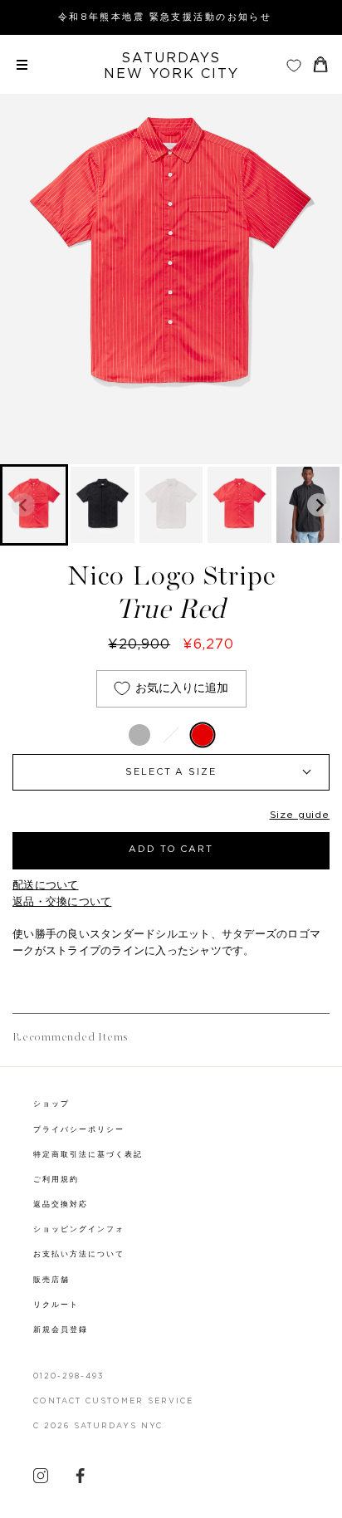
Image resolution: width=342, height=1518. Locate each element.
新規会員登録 (60, 1330)
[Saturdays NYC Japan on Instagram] (40, 1480)
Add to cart (171, 849)
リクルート (56, 1305)
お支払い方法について (79, 1254)
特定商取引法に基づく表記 (88, 1154)
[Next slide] (318, 505)
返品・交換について (61, 902)
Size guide (300, 815)
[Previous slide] (23, 505)
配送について (45, 885)
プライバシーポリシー (79, 1130)
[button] (102, 505)
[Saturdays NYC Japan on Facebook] (80, 1480)
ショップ (51, 1104)
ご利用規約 (56, 1179)
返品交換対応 (60, 1204)
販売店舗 (51, 1280)
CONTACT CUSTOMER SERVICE (113, 1401)
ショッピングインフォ (79, 1229)
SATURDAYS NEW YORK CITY (171, 66)
